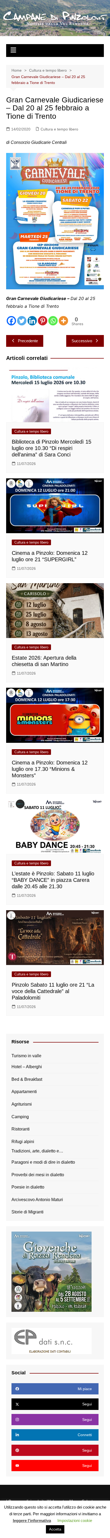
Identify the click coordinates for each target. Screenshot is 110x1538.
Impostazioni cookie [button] (74, 1520)
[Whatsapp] (53, 320)
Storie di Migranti (27, 1212)
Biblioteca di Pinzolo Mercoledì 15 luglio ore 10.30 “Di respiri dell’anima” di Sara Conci (51, 448)
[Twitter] (21, 320)
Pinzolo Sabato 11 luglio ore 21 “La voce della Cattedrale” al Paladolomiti (53, 991)
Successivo (82, 341)
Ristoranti (20, 1129)
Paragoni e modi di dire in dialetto (43, 1162)
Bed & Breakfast (26, 1079)
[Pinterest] (42, 320)
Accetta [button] (55, 1529)
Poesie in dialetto (27, 1187)
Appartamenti (24, 1091)
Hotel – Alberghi (26, 1066)
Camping (20, 1116)
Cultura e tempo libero (59, 129)
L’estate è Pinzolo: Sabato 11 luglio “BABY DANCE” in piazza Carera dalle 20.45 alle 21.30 (53, 880)
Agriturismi (21, 1104)
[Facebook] (11, 320)
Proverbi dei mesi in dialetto (37, 1174)
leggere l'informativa (32, 1520)
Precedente (28, 341)
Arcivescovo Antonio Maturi (37, 1199)
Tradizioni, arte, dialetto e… (37, 1151)
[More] (63, 320)
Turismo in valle (26, 1055)
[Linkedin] (32, 320)
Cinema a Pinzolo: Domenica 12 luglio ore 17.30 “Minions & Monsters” (50, 769)
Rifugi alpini (22, 1141)
